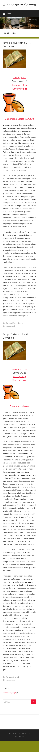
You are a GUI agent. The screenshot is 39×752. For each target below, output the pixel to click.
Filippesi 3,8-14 (19, 85)
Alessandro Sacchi (19, 4)
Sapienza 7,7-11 (19, 369)
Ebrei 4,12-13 (19, 376)
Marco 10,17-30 (19, 380)
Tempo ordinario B (12, 677)
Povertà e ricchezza (19, 406)
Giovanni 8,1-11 (19, 88)
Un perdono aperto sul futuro (19, 119)
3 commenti (10, 326)
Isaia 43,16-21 (19, 77)
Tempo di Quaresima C (14, 323)
